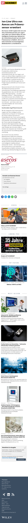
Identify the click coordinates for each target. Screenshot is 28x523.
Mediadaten (6, 505)
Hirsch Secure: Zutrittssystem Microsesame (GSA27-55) (9, 376)
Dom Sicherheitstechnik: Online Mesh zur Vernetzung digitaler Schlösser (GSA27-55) (13, 436)
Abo (3, 500)
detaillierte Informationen (10, 183)
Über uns (5, 503)
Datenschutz (6, 509)
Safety (4, 489)
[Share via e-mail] (15, 197)
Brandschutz (11, 313)
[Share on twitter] (5, 197)
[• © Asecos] (12, 66)
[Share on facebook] (2, 197)
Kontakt (5, 502)
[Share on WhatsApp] (12, 197)
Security (10, 342)
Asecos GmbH (5, 164)
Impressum (5, 507)
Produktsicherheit (9, 512)
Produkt (13, 18)
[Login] (23, 3)
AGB (3, 510)
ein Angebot (7, 179)
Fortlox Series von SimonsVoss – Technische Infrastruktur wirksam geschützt (13, 344)
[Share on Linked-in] (9, 197)
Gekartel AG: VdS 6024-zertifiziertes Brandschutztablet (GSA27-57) (11, 315)
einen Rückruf (7, 181)
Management (6, 482)
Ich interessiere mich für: (9, 177)
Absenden (21, 459)
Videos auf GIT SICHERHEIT (8, 226)
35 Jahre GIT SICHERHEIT (8, 256)
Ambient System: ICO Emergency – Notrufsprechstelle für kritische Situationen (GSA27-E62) (10, 406)
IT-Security (6, 487)
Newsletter (6, 498)
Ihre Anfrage (6, 187)
